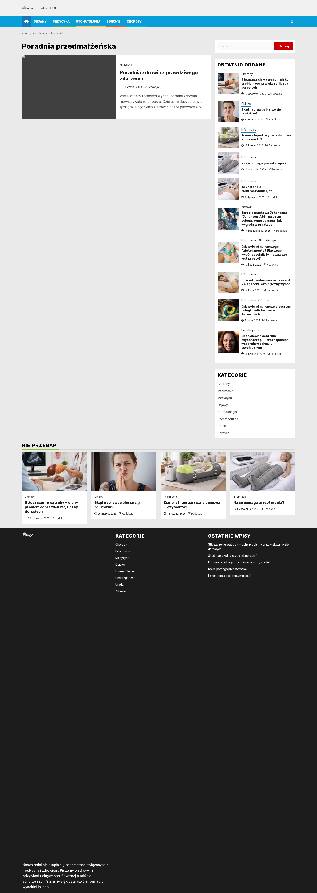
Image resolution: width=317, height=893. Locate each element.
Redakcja (153, 87)
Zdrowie (114, 21)
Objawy (40, 21)
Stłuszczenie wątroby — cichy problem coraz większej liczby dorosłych (264, 83)
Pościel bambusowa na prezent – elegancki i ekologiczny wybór (265, 282)
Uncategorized (251, 330)
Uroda (222, 426)
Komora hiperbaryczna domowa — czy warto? (239, 562)
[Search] (292, 22)
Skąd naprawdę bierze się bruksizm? (233, 555)
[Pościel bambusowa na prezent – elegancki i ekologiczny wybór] (228, 282)
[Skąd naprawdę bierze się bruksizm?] (228, 111)
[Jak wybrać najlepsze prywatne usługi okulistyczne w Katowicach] (228, 310)
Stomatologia (88, 21)
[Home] (26, 22)
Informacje (248, 129)
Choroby (134, 21)
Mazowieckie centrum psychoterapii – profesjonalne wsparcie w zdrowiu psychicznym (265, 342)
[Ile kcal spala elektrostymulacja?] (228, 189)
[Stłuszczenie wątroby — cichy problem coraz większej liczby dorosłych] (228, 83)
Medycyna (61, 21)
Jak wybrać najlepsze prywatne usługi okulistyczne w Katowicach (266, 310)
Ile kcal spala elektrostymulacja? (256, 189)
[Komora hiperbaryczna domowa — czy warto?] (228, 137)
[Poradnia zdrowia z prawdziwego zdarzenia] (69, 87)
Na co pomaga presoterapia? (264, 163)
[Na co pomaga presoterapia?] (228, 163)
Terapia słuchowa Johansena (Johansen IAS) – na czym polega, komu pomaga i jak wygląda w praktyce (264, 219)
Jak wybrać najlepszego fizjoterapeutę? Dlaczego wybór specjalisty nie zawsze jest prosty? (264, 252)
